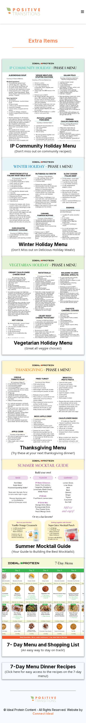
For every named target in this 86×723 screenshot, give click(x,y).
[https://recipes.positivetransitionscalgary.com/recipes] (23, 12)
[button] (82, 12)
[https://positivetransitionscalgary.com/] (43, 699)
